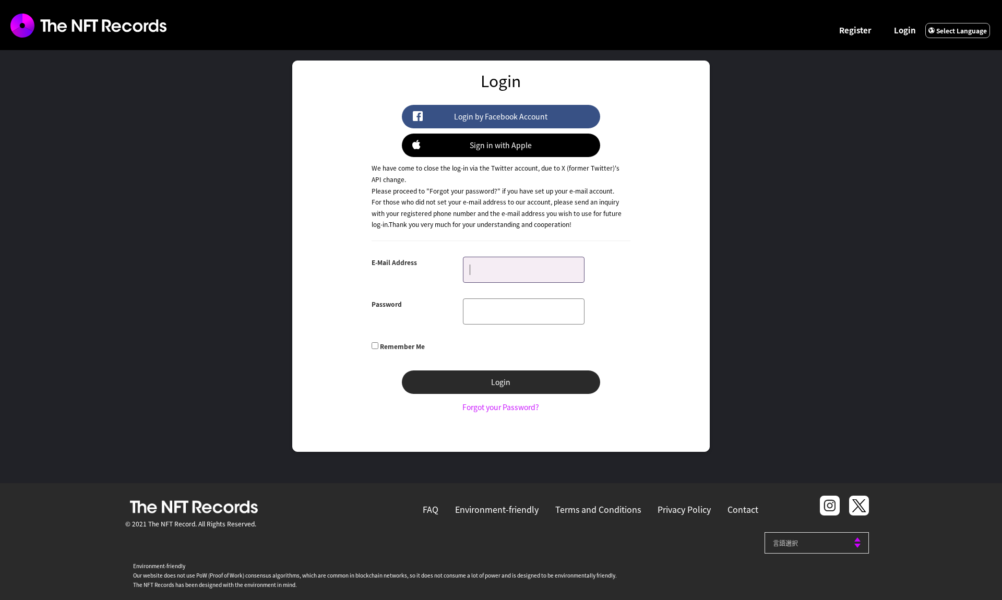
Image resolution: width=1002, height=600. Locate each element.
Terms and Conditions (598, 509)
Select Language (961, 30)
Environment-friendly (497, 509)
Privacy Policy (684, 509)
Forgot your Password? (500, 407)
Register (855, 30)
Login (905, 30)
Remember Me (402, 346)
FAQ (430, 509)
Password (387, 303)
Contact (742, 509)
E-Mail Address (394, 262)
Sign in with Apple (501, 145)
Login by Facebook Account (500, 116)
